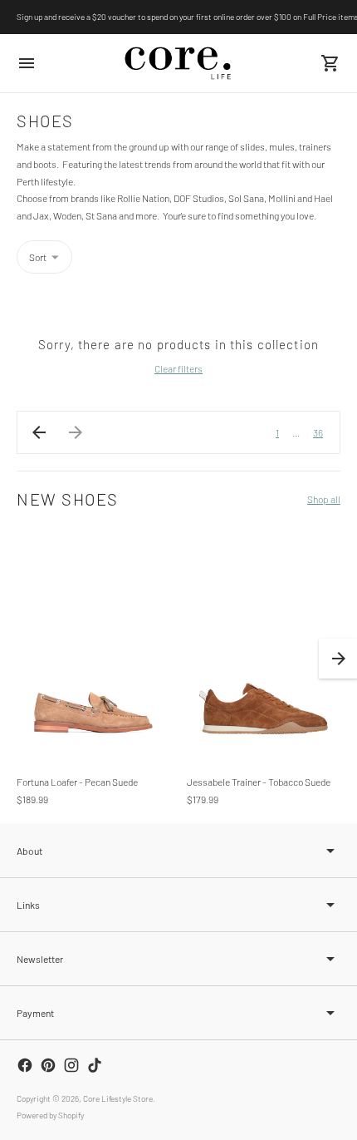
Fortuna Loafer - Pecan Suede (77, 781)
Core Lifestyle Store (118, 1098)
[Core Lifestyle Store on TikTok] (94, 1065)
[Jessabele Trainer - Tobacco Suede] (263, 644)
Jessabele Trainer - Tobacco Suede (258, 781)
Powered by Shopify (50, 1115)
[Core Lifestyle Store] (178, 63)
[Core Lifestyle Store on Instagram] (71, 1065)
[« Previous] (39, 432)
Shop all (323, 499)
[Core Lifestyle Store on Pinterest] (48, 1065)
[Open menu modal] (26, 63)
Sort (37, 257)
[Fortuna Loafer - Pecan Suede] (93, 644)
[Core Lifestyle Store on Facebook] (25, 1065)
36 (318, 432)
